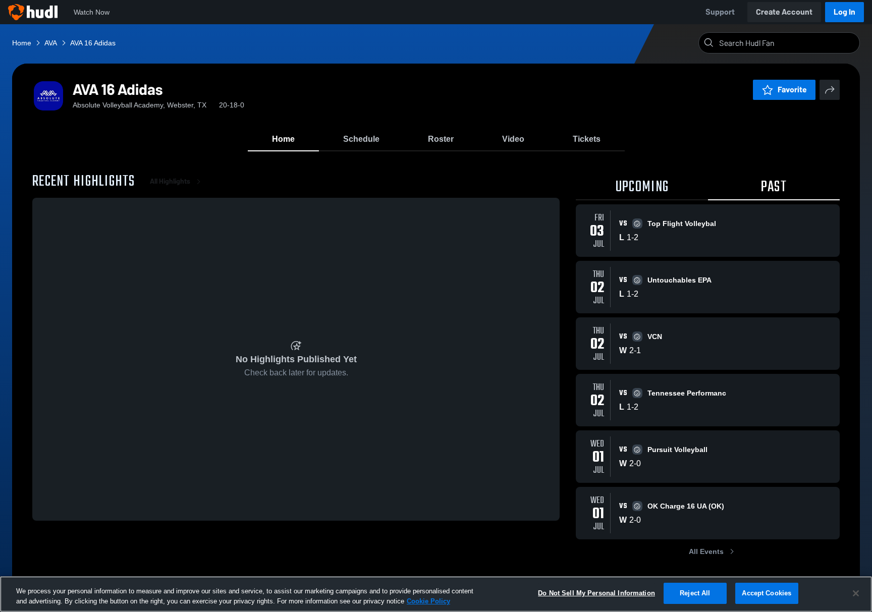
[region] (436, 594)
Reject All (695, 593)
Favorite (792, 89)
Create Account (784, 12)
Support (720, 12)
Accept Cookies (766, 593)
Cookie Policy (428, 601)
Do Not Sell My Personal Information (596, 593)
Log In (844, 12)
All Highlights (170, 181)
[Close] (856, 593)
